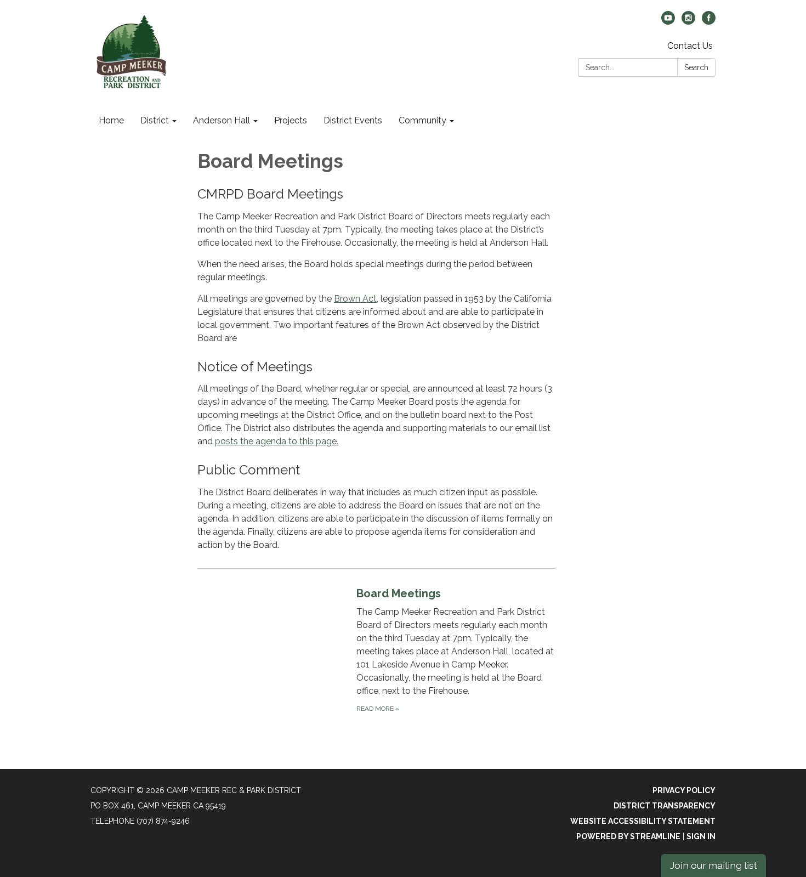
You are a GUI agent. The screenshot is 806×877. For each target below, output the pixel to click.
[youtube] (668, 21)
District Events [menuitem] (352, 120)
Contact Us (690, 46)
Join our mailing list (713, 865)
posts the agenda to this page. (276, 441)
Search (696, 67)
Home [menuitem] (111, 120)
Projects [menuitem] (290, 120)
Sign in (701, 836)
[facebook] (709, 21)
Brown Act (355, 298)
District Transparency (665, 805)
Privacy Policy (684, 790)
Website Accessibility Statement (643, 821)
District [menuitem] (154, 120)
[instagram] (688, 21)
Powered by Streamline (628, 836)
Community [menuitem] (422, 120)
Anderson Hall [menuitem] (221, 120)
